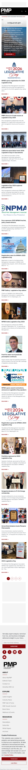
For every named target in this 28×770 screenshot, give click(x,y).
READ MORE (9, 54)
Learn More (14, 763)
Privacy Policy (3, 769)
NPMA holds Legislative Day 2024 (13, 322)
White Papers (6, 728)
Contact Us (6, 684)
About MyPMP (7, 677)
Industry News (7, 700)
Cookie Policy (8, 755)
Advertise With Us (8, 687)
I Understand (14, 758)
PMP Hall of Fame (8, 703)
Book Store (6, 709)
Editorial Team (7, 681)
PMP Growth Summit (9, 706)
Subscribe (14, 646)
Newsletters (6, 722)
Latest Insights (7, 697)
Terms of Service (10, 769)
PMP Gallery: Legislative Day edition (14, 290)
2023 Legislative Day (9, 561)
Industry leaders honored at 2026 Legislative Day (13, 23)
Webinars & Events (8, 712)
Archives (5, 731)
